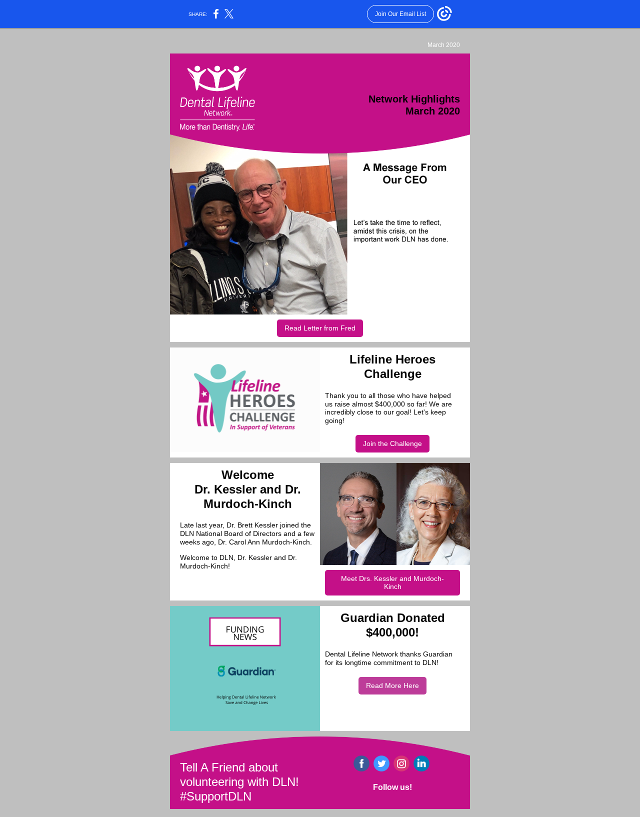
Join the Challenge (392, 444)
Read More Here (392, 686)
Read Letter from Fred (320, 328)
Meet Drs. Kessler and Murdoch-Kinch (392, 582)
